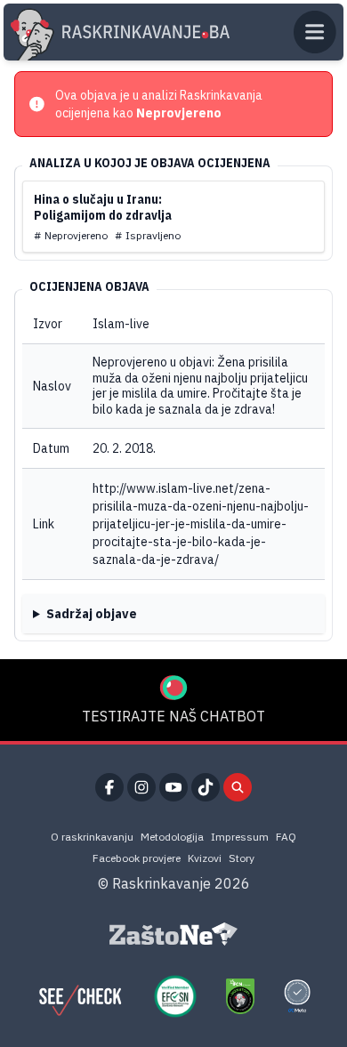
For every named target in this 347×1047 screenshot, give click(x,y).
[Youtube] (173, 787)
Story (241, 858)
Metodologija (172, 836)
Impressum (240, 836)
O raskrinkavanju (92, 836)
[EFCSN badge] (175, 996)
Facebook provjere (137, 858)
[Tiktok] (205, 787)
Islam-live (121, 324)
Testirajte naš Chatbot (173, 716)
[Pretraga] (237, 787)
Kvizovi (205, 858)
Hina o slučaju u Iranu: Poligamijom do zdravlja (103, 207)
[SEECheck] (80, 996)
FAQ (286, 836)
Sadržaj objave (91, 614)
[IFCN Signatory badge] (240, 996)
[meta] (297, 996)
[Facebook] (109, 787)
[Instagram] (141, 787)
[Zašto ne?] (173, 934)
